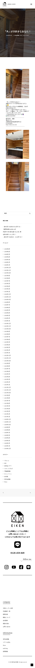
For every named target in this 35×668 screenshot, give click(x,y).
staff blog (5, 648)
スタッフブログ (26, 35)
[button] (31, 4)
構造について (6, 617)
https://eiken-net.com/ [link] (11, 124)
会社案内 (5, 620)
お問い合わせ (6, 626)
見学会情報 (17, 35)
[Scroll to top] (32, 664)
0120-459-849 (17, 553)
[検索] (17, 213)
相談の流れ (6, 623)
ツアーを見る (6, 642)
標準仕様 (5, 614)
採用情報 (5, 651)
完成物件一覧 (6, 611)
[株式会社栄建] (9, 4)
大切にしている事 (8, 608)
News (21, 35)
